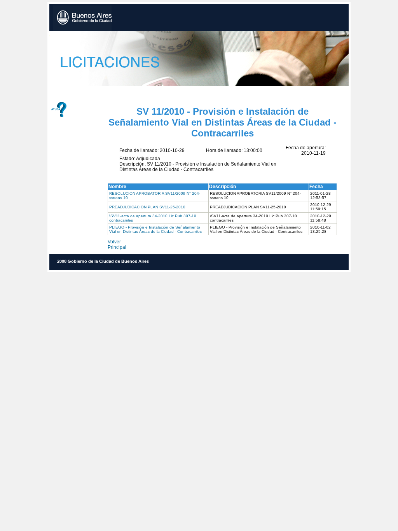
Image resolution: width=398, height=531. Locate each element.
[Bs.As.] (82, 18)
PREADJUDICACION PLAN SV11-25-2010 (147, 207)
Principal (117, 247)
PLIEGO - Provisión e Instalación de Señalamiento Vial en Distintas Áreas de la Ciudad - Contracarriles (155, 229)
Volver (114, 242)
